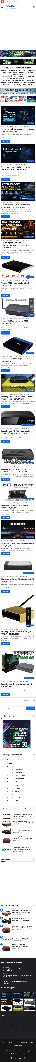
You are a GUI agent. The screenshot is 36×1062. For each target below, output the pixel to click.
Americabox (12, 1021)
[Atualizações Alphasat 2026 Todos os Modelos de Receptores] (29, 995)
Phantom (4, 1033)
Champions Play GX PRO (8, 1027)
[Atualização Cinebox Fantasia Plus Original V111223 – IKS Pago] (6, 841)
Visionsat (24, 1033)
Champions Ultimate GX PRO (24, 1027)
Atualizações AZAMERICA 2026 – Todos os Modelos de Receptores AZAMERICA (16, 245)
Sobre (20, 1051)
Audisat (26, 1021)
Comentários (29, 809)
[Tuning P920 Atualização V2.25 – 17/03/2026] (18, 1002)
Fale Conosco (14, 1051)
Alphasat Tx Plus (13, 798)
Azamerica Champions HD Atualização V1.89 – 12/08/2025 (23, 822)
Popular (5, 809)
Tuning (17, 1033)
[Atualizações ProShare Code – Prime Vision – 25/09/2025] (6, 850)
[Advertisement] (18, 30)
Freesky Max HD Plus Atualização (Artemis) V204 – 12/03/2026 (15, 432)
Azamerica (5, 1024)
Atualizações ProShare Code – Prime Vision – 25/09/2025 (22, 848)
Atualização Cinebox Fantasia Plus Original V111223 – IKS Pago (23, 838)
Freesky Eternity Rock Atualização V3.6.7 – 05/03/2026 (16, 632)
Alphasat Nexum (13, 788)
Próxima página (28, 700)
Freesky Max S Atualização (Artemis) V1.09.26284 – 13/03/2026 (17, 397)
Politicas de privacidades (18, 1053)
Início (7, 1051)
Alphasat (10, 766)
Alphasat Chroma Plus (15, 772)
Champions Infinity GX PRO (24, 1024)
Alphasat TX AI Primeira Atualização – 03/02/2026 (21, 830)
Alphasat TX (12, 794)
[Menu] (2, 7)
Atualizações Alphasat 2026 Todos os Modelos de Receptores (16, 206)
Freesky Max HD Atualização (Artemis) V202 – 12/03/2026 (14, 470)
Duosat (10, 1030)
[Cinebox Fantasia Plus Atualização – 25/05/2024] (6, 948)
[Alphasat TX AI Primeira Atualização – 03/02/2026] (6, 831)
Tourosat (11, 1033)
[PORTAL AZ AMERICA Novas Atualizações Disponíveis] (11, 6)
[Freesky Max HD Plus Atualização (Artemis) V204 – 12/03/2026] (29, 1008)
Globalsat (23, 1030)
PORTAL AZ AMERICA (8, 126)
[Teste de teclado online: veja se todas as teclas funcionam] (18, 995)
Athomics (19, 1021)
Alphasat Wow (12, 801)
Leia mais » (6, 141)
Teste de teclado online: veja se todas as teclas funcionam (15, 168)
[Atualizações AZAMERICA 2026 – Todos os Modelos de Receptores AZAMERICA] (6, 1002)
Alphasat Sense (13, 791)
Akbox (9, 763)
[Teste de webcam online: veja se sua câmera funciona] (6, 995)
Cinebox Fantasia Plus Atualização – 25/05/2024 (20, 945)
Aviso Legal (27, 1051)
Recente (16, 809)
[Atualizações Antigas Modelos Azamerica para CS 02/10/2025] (6, 816)
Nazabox (30, 1030)
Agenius (10, 760)
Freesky (17, 1030)
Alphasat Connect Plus (16, 776)
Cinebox (4, 1030)
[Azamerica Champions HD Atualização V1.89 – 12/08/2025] (6, 823)
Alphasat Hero (12, 785)
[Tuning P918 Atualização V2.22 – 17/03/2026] (29, 1002)
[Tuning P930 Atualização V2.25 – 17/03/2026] (6, 1008)
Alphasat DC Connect (15, 779)
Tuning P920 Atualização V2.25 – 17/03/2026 (16, 1)
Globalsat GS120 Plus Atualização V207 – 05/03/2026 (16, 506)
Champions (12, 1024)
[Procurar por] (34, 7)
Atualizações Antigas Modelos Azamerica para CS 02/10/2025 (23, 815)
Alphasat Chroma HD (15, 769)
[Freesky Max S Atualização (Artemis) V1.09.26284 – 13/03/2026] (18, 1008)
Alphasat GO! (12, 782)
